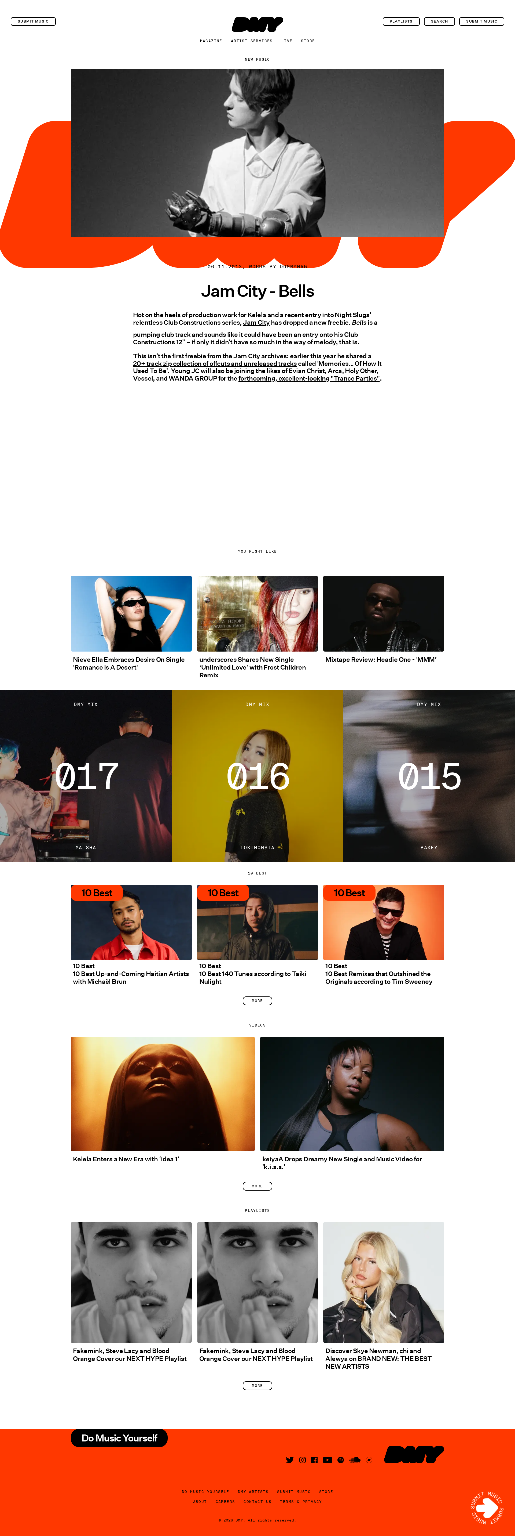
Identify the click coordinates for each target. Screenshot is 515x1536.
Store (308, 40)
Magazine (211, 40)
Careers (225, 1501)
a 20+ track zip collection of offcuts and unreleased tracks (252, 359)
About (200, 1501)
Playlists (401, 21)
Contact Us (257, 1501)
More (257, 1000)
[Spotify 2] (340, 1460)
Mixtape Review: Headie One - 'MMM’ (381, 659)
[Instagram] (302, 1460)
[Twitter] (290, 1460)
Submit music (33, 21)
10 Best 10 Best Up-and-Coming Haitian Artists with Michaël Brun (131, 973)
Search (439, 21)
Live (287, 40)
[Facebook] (314, 1460)
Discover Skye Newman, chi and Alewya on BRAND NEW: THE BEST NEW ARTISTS (378, 1358)
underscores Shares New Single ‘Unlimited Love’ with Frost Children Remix (252, 667)
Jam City (256, 322)
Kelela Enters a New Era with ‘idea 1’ (126, 1159)
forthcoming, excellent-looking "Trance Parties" (309, 378)
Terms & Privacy (301, 1501)
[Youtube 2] (327, 1460)
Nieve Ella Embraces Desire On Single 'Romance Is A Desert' (129, 663)
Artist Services (252, 40)
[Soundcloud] (354, 1460)
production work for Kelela (227, 315)
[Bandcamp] (369, 1460)
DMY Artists (253, 1491)
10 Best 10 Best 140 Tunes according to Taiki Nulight (252, 973)
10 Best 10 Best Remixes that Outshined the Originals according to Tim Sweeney (378, 973)
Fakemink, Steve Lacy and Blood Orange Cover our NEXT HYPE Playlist (129, 1354)
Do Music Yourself (205, 1491)
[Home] (257, 24)
